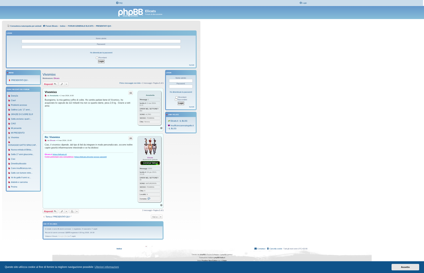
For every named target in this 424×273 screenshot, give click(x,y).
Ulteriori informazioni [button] (107, 267)
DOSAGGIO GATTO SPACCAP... (22, 145)
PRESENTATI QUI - (19, 80)
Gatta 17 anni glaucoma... (22, 154)
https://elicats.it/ (60, 154)
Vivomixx (49, 74)
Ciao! (13, 100)
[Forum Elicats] (131, 12)
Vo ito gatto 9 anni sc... (21, 177)
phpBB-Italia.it (219, 257)
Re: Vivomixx (52, 137)
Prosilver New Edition (210, 260)
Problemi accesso (19, 105)
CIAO (13, 123)
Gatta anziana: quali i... (21, 119)
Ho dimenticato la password (101, 53)
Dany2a (14, 96)
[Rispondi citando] (131, 93)
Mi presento (16, 128)
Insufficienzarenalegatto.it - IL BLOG (181, 127)
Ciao (13, 159)
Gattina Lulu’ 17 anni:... (21, 110)
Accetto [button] (405, 267)
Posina (14, 187)
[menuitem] (119, 3)
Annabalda (150, 95)
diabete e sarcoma (19, 182)
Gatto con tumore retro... (21, 173)
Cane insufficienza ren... (22, 168)
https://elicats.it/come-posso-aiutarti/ (90, 157)
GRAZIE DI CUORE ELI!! (22, 114)
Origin (224, 260)
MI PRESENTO (18, 133)
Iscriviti (191, 65)
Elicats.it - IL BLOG (179, 121)
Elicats (56, 78)
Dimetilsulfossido (18, 163)
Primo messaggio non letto (130, 83)
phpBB (202, 254)
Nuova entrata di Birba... (22, 150)
